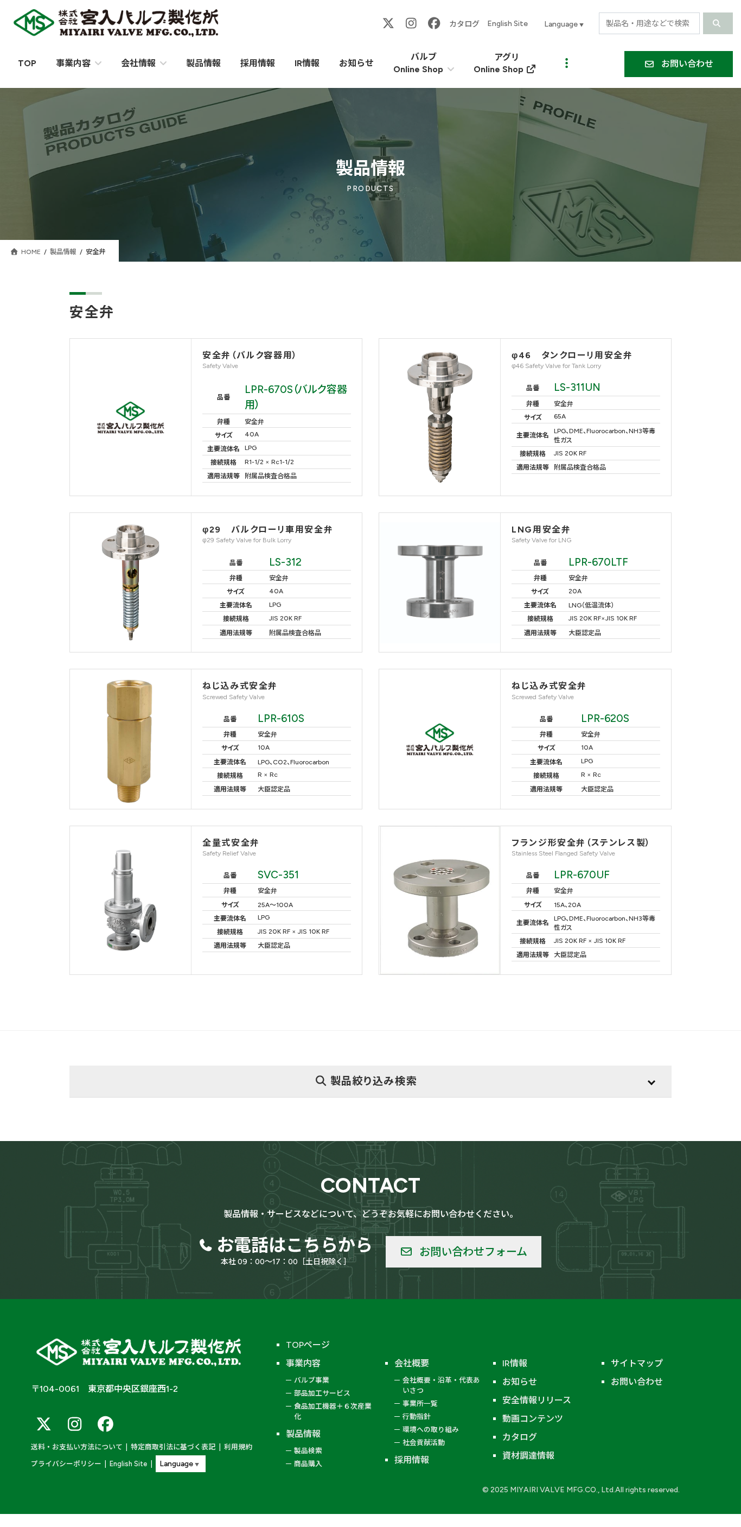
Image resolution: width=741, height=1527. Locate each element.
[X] (388, 24)
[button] (678, 64)
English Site (507, 23)
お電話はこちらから (294, 1245)
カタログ (464, 24)
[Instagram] (411, 24)
